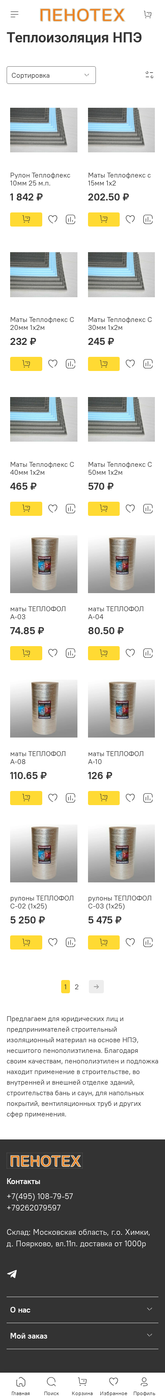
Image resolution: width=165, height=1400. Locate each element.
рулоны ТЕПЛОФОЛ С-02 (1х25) (42, 901)
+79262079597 (34, 1208)
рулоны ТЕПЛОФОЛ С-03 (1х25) (120, 901)
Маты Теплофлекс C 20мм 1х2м (42, 323)
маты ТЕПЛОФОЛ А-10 (116, 757)
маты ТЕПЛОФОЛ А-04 (116, 612)
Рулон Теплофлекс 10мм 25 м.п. (40, 178)
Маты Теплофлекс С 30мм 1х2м (120, 323)
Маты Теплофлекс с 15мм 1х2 (119, 178)
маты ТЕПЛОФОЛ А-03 (38, 612)
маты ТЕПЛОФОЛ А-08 (38, 757)
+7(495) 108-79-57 (40, 1196)
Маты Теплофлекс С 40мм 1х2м (42, 468)
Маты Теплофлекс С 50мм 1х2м (120, 468)
